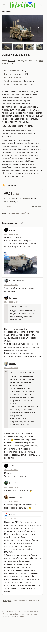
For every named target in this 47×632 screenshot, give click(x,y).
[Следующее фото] (39, 28)
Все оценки (36, 206)
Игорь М (12, 483)
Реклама (5, 616)
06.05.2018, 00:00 (11, 470)
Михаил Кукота (15, 497)
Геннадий (13, 298)
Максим (11, 61)
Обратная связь (17, 616)
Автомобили (7, 11)
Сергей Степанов (16, 280)
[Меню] (4, 5)
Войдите (5, 213)
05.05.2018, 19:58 (11, 285)
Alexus (12, 230)
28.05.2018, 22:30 (11, 519)
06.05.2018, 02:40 (11, 487)
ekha (41, 61)
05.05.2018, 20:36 (11, 368)
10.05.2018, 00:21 (11, 501)
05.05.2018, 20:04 (11, 302)
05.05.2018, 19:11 (11, 234)
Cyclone (12, 514)
